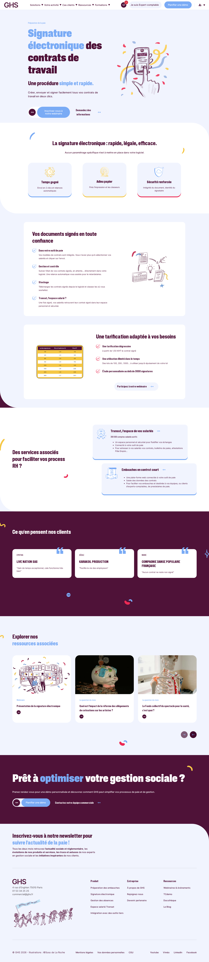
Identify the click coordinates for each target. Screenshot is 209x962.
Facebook (192, 952)
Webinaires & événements (177, 887)
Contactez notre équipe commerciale (74, 802)
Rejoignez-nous (135, 894)
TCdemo (168, 894)
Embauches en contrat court (140, 470)
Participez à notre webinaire (132, 386)
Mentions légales (84, 952)
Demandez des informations (83, 112)
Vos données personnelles (110, 952)
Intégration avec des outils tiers (107, 913)
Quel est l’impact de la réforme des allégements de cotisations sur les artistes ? (104, 708)
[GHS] (11, 5)
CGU (131, 952)
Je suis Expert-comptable (145, 4)
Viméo (166, 952)
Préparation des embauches (105, 887)
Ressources (84, 5)
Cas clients (68, 5)
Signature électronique (102, 894)
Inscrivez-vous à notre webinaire (54, 112)
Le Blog (167, 906)
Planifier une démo (178, 4)
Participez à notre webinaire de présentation (39, 594)
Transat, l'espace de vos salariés (132, 431)
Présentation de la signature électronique (38, 706)
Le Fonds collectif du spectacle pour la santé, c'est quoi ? (165, 708)
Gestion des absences (102, 900)
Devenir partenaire (137, 900)
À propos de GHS (136, 887)
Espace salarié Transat (102, 906)
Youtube (154, 952)
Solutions (35, 5)
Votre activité (51, 5)
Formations (101, 5)
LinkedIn (178, 952)
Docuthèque (170, 900)
